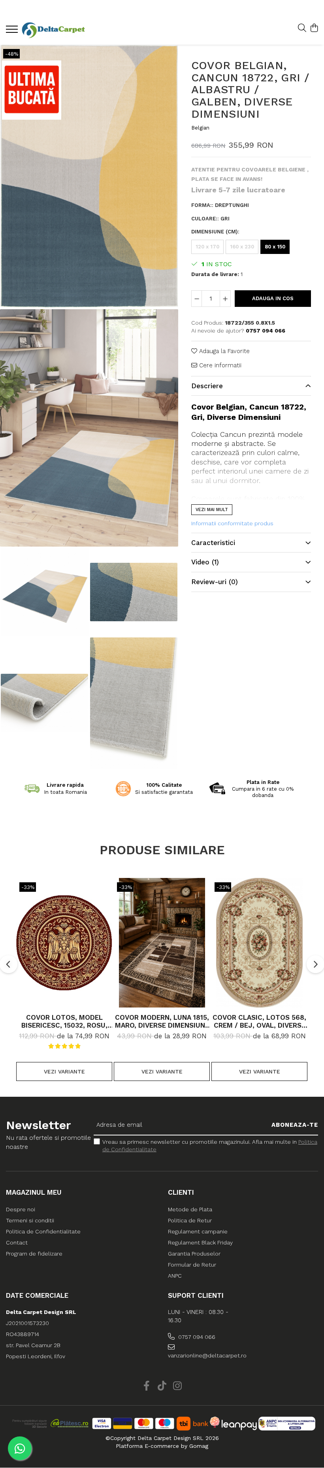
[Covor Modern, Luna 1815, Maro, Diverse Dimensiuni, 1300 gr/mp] (162, 942)
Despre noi (20, 1209)
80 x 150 (275, 247)
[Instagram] (178, 1386)
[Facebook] (147, 1386)
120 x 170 (207, 247)
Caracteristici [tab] (213, 543)
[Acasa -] (53, 30)
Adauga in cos (273, 298)
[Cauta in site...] (302, 28)
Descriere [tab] (207, 386)
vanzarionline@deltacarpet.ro (205, 1355)
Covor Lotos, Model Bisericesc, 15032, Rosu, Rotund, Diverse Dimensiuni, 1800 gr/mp (64, 1021)
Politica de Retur (190, 1220)
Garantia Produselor (194, 1253)
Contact (17, 1242)
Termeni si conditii (30, 1220)
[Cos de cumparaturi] (314, 28)
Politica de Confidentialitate (43, 1231)
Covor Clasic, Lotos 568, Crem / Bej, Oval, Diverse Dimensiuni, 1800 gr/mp (259, 1021)
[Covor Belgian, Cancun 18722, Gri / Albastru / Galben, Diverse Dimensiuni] (89, 176)
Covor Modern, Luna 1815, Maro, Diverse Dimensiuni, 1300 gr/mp (162, 1021)
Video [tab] (205, 562)
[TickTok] (162, 1386)
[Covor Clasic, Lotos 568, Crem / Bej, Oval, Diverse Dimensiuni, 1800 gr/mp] (259, 942)
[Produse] (13, 32)
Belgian (200, 128)
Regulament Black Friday (200, 1242)
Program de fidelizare (34, 1253)
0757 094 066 (196, 1337)
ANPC (175, 1276)
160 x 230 (242, 247)
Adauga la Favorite (223, 351)
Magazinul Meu (34, 1192)
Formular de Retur (192, 1264)
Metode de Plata (190, 1209)
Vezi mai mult (212, 509)
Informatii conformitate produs (232, 523)
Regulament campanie (198, 1231)
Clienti (181, 1192)
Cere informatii (219, 365)
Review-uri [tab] (214, 582)
